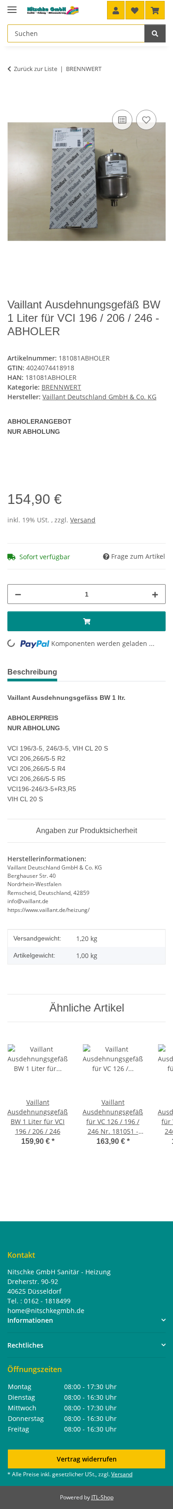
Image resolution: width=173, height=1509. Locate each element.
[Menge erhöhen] (155, 594)
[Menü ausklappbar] (12, 6)
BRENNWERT (61, 387)
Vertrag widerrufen (87, 1459)
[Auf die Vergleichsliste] (122, 120)
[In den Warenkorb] (14, 97)
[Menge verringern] (18, 594)
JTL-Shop (102, 1497)
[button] (116, 10)
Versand (82, 519)
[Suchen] (155, 33)
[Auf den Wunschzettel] (146, 120)
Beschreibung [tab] (32, 672)
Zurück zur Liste (35, 69)
